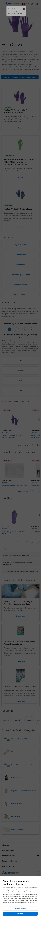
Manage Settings (20, 908)
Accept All (20, 913)
